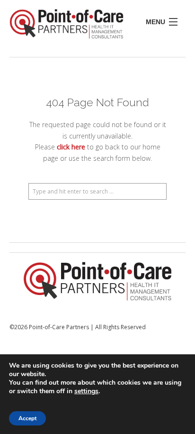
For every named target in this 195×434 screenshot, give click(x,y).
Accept (27, 418)
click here (71, 146)
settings (86, 391)
